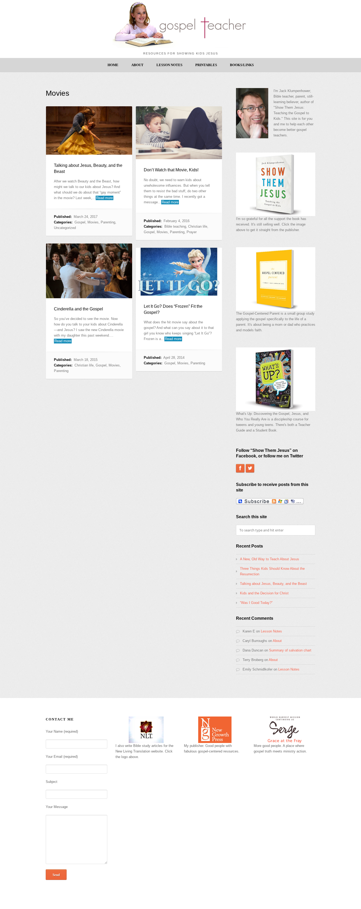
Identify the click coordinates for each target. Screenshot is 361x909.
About (137, 65)
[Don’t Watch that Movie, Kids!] (179, 132)
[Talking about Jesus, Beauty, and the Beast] (89, 130)
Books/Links (242, 65)
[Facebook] (240, 468)
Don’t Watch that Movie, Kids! (171, 170)
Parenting (108, 222)
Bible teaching (175, 226)
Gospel (80, 222)
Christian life (197, 226)
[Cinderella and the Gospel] (89, 271)
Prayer (192, 232)
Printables (206, 65)
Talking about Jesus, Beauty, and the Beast (273, 584)
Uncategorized (65, 228)
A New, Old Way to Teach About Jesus (269, 559)
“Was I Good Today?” (256, 603)
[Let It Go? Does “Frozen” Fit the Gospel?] (179, 272)
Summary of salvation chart (290, 650)
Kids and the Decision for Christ (264, 593)
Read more (104, 198)
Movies (93, 222)
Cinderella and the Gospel (78, 309)
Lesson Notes (169, 65)
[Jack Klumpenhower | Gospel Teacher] (180, 47)
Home (113, 65)
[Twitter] (250, 468)
